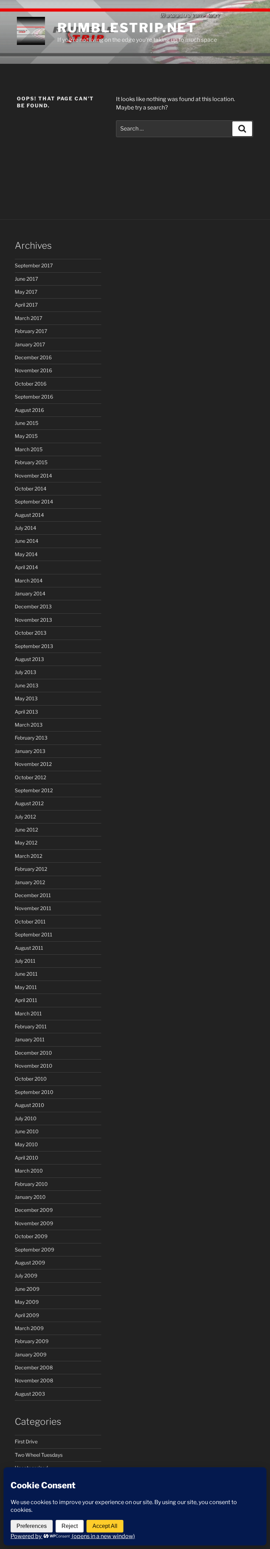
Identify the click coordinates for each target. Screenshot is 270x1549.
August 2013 (29, 659)
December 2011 (33, 895)
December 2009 (34, 1210)
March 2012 (28, 856)
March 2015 (29, 449)
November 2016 (33, 370)
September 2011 (33, 934)
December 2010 (33, 1053)
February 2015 (31, 462)
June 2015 (26, 423)
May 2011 (26, 987)
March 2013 (29, 725)
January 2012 (30, 882)
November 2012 (33, 764)
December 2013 (33, 606)
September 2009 (34, 1250)
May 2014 (26, 554)
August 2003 (30, 1394)
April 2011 (26, 1000)
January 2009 (30, 1354)
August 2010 (29, 1105)
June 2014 (26, 541)
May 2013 (26, 698)
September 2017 (34, 265)
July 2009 (26, 1275)
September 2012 (34, 790)
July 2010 (26, 1118)
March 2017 (28, 318)
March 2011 (28, 1013)
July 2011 (25, 961)
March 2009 (29, 1328)
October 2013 (30, 633)
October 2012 (30, 777)
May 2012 (26, 843)
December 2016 (33, 357)
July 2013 (25, 672)
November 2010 (33, 1066)
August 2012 (29, 803)
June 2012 (26, 830)
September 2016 (34, 397)
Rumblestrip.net (127, 27)
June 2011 (26, 974)
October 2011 (30, 921)
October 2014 (30, 489)
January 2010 (30, 1197)
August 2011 (29, 948)
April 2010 (26, 1158)
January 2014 (30, 593)
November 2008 (34, 1380)
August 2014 (29, 515)
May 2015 (26, 436)
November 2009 (34, 1223)
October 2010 (31, 1079)
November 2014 (33, 476)
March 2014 (29, 580)
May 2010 (26, 1144)
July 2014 (25, 528)
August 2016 (29, 410)
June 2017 (26, 279)
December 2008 (34, 1367)
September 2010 (34, 1092)
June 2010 (27, 1131)
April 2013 (26, 712)
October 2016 (30, 384)
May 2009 (27, 1302)
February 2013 (31, 738)
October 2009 (31, 1236)
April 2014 (26, 567)
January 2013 (30, 751)
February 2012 (31, 869)
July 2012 (25, 817)
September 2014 (34, 502)
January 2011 (30, 1039)
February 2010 (31, 1184)
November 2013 (33, 620)
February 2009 (32, 1341)
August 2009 (30, 1263)
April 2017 (26, 305)
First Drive (26, 1441)
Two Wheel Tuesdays (39, 1455)
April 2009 (27, 1315)
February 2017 (31, 331)
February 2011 (31, 1026)
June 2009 (27, 1289)
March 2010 (29, 1171)
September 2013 (34, 646)
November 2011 (33, 908)
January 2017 (30, 344)
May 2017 (26, 292)
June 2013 (26, 685)
